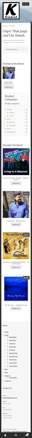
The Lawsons (12, 359)
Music (8, 119)
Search (16, 435)
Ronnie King (12, 346)
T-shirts (11, 116)
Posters (9, 128)
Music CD (12, 122)
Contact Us (8, 381)
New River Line (13, 356)
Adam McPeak (13, 353)
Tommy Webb (13, 366)
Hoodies (11, 112)
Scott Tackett (13, 363)
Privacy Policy (13, 377)
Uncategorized (11, 132)
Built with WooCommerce (19, 431)
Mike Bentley (13, 337)
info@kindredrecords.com (10, 397)
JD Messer (12, 350)
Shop (6, 369)
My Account (5, 435)
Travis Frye (12, 343)
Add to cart (8, 87)
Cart (24, 434)
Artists (7, 335)
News (6, 372)
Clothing (9, 109)
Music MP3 (12, 125)
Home (6, 26)
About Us (7, 375)
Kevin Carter (12, 340)
